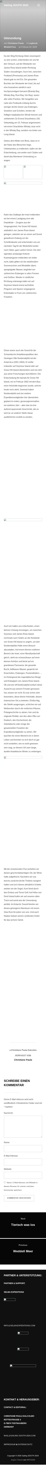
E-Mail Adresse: (11, 1156)
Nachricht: (8, 1113)
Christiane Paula (16, 43)
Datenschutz (25, 1444)
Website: (8, 1169)
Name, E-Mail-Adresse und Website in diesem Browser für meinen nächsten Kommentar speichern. (21, 1186)
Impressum (10, 1444)
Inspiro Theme (17, 1460)
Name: (7, 1142)
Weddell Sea (10, 47)
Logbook (33, 43)
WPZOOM (31, 1460)
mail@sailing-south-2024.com (20, 1436)
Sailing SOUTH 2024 (16, 5)
